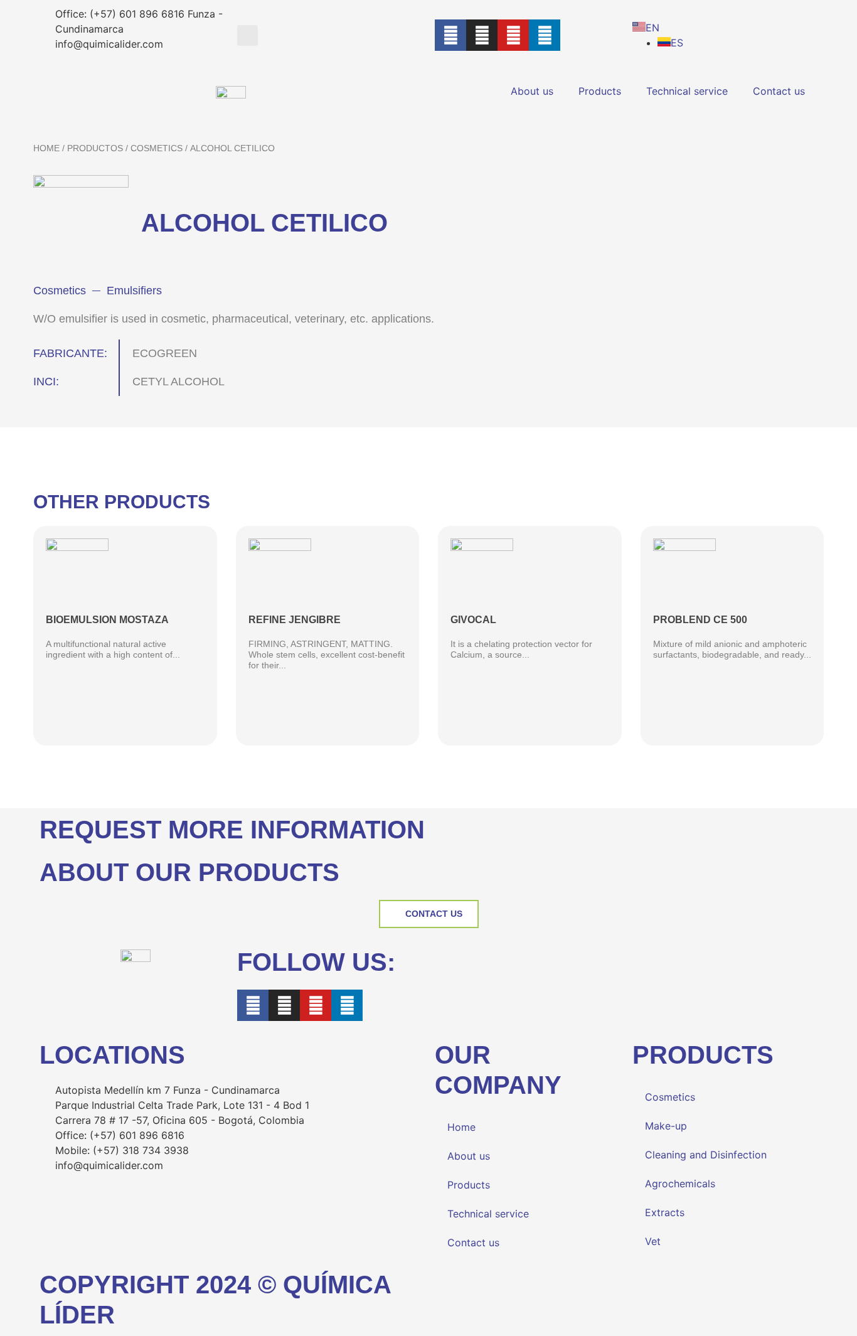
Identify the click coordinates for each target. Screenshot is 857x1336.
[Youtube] (513, 35)
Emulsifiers (134, 290)
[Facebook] (450, 35)
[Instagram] (482, 35)
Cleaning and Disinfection (706, 1154)
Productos (95, 148)
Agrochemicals (680, 1183)
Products (599, 91)
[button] (247, 35)
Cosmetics (156, 148)
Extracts (664, 1212)
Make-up (666, 1126)
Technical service (687, 91)
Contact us (779, 91)
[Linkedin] (544, 35)
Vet (653, 1241)
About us (532, 91)
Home (46, 148)
